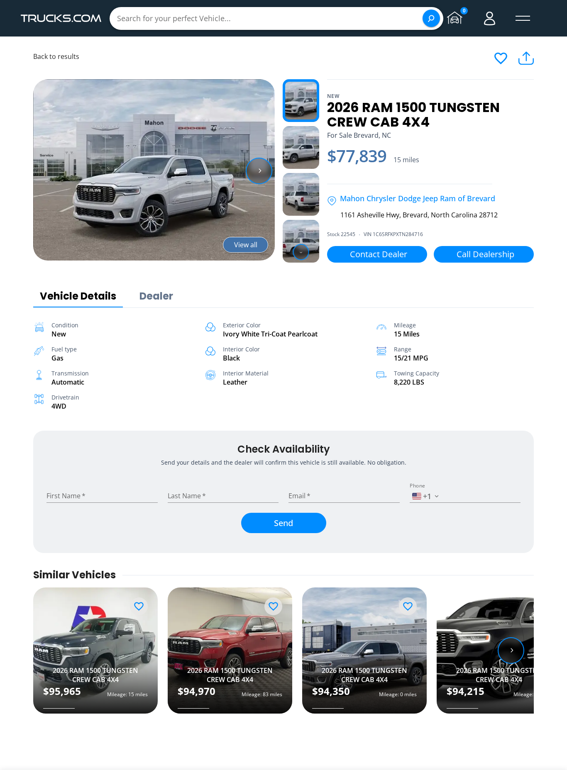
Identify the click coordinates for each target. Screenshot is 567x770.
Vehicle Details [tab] (78, 296)
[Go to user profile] (490, 18)
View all (245, 244)
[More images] (301, 252)
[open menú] (523, 18)
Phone (417, 486)
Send (283, 523)
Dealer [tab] (156, 296)
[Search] (431, 18)
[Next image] (259, 170)
